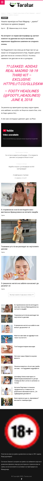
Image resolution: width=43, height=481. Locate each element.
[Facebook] (21, 479)
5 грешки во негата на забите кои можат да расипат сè (20, 284)
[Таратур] (21, 2)
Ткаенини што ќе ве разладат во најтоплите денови (20, 247)
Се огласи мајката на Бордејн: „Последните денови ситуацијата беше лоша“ (21, 155)
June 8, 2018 (21, 100)
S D (4, 28)
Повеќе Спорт (21, 178)
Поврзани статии (20, 175)
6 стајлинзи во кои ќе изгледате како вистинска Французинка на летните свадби (19, 211)
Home (3, 13)
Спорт (9, 13)
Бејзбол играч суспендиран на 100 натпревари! (21, 166)
